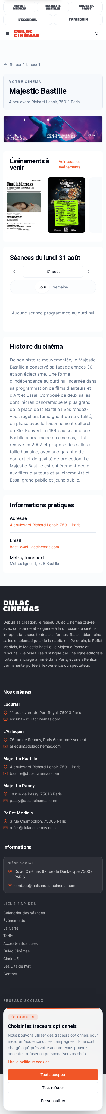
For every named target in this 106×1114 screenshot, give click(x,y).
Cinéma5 (11, 958)
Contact (10, 973)
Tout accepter (53, 1074)
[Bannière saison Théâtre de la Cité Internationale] (53, 129)
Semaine (60, 287)
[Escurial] (27, 19)
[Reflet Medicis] (19, 7)
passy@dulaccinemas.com (33, 800)
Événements (14, 920)
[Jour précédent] (16, 272)
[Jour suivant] (90, 272)
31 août (53, 271)
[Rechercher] (97, 33)
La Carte (10, 928)
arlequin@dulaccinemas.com (35, 746)
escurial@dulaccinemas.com (35, 719)
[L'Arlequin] (78, 19)
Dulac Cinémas (16, 951)
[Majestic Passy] (87, 7)
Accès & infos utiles (20, 943)
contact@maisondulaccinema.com (44, 885)
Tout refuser (53, 1087)
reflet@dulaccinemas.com (33, 827)
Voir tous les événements (70, 164)
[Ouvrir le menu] (7, 33)
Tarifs (8, 935)
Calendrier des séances (24, 913)
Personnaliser (53, 1100)
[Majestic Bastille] (53, 7)
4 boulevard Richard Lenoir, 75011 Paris (45, 525)
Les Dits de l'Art (17, 966)
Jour (42, 287)
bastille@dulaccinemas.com (34, 547)
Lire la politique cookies (29, 1061)
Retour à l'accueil (25, 64)
